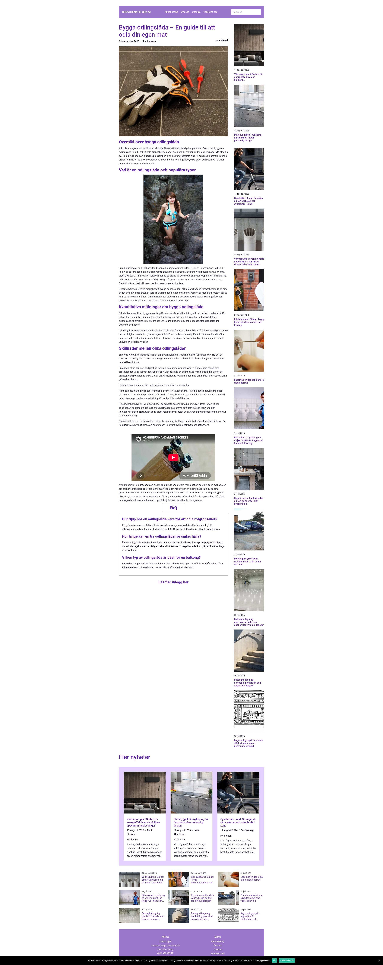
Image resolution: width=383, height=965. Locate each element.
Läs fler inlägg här (173, 582)
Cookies (196, 11)
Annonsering (171, 11)
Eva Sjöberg (247, 830)
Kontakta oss (210, 11)
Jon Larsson (149, 41)
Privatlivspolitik (286, 960)
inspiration (132, 839)
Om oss (185, 11)
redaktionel (222, 40)
